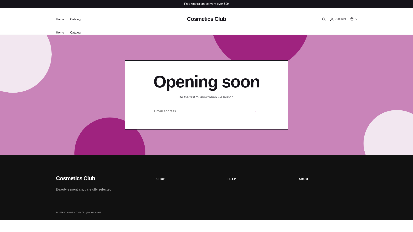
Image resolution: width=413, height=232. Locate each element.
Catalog (75, 19)
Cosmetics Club (206, 19)
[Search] (324, 19)
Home (60, 19)
